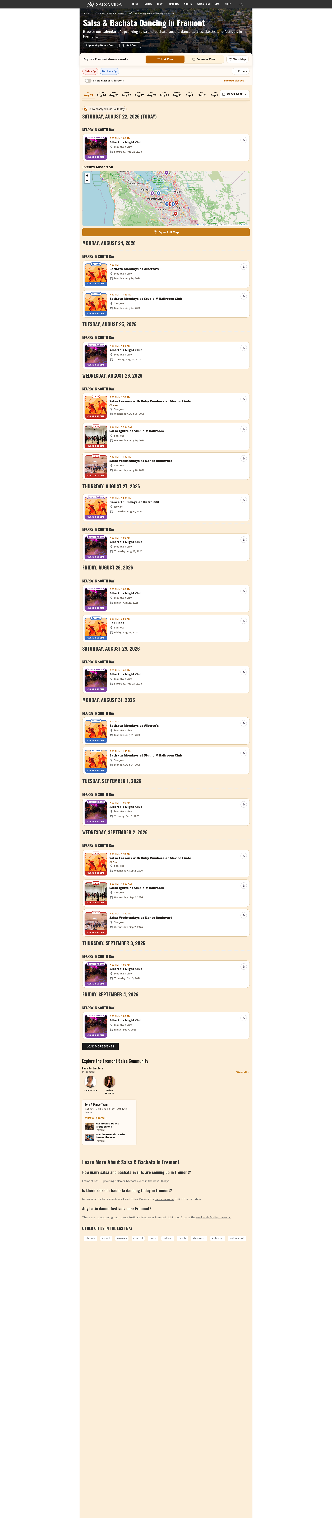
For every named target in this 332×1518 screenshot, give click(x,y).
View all (243, 1072)
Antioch (106, 1238)
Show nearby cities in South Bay (106, 109)
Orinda (182, 1238)
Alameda (90, 1238)
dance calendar (164, 1199)
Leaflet (201, 225)
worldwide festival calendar (213, 1217)
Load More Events (100, 1046)
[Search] (241, 4)
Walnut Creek (237, 1238)
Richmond (217, 1238)
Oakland (167, 1238)
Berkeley (122, 1238)
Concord (138, 1238)
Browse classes (235, 80)
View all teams (96, 1117)
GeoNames (245, 225)
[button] (152, 194)
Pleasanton (199, 1238)
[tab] (165, 59)
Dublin (152, 1238)
